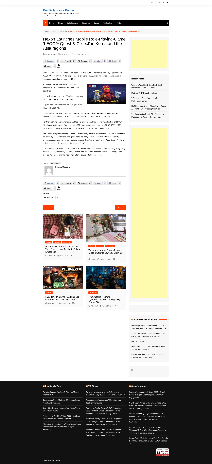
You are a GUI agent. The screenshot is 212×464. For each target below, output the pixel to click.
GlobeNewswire (138, 386)
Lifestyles (86, 23)
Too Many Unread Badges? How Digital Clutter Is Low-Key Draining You (105, 253)
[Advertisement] (149, 54)
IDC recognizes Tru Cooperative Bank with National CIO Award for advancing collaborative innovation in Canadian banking (147, 430)
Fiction (119, 23)
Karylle (49, 256)
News (60, 23)
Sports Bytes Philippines (145, 319)
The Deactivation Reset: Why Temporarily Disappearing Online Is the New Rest (147, 115)
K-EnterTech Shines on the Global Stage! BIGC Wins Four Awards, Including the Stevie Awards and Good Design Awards (147, 405)
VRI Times (93, 386)
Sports (96, 23)
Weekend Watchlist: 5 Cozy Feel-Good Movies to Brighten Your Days (146, 86)
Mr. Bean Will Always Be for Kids (144, 93)
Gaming (48, 292)
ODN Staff (51, 303)
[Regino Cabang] (48, 170)
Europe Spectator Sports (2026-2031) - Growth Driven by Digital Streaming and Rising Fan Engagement (147, 395)
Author (46, 163)
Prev (49, 207)
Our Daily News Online (58, 10)
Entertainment (72, 23)
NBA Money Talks (138, 341)
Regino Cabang (50, 54)
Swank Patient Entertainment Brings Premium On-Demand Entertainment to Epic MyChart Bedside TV (148, 441)
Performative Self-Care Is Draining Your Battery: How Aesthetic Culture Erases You (62, 249)
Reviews (77, 54)
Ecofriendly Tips (53, 386)
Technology (108, 23)
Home (51, 23)
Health (48, 242)
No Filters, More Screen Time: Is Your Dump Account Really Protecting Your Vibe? (148, 107)
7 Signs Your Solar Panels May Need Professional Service (146, 99)
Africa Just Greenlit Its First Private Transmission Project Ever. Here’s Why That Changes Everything (62, 427)
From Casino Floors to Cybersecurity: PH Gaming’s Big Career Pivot (104, 299)
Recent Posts (55, 163)
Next (119, 207)
